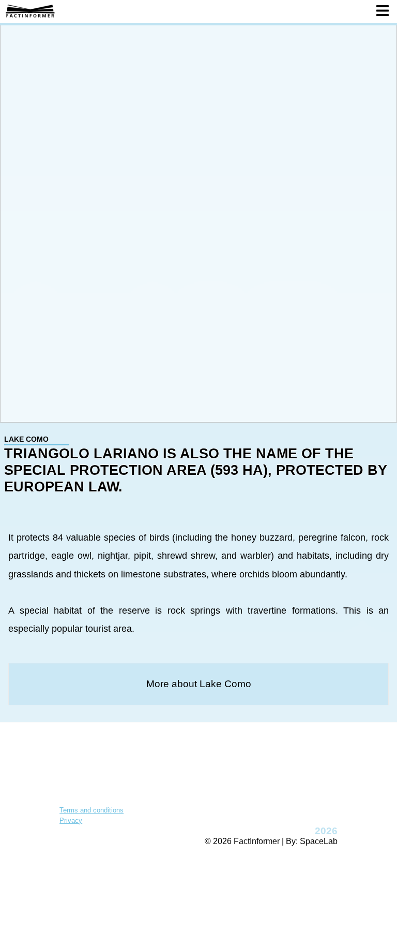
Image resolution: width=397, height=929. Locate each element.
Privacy (70, 820)
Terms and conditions (91, 810)
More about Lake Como (198, 683)
